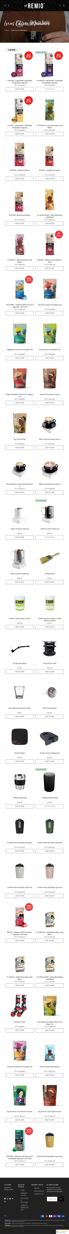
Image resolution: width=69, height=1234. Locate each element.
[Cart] (64, 6)
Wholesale (39, 1191)
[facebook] (5, 1198)
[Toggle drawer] (5, 5)
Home (6, 30)
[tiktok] (5, 1201)
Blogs (36, 1188)
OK (60, 1199)
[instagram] (7, 1198)
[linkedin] (10, 1198)
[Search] (9, 6)
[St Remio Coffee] (34, 5)
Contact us (39, 1194)
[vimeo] (12, 1198)
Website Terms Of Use (24, 1208)
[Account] (60, 6)
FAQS (23, 1190)
